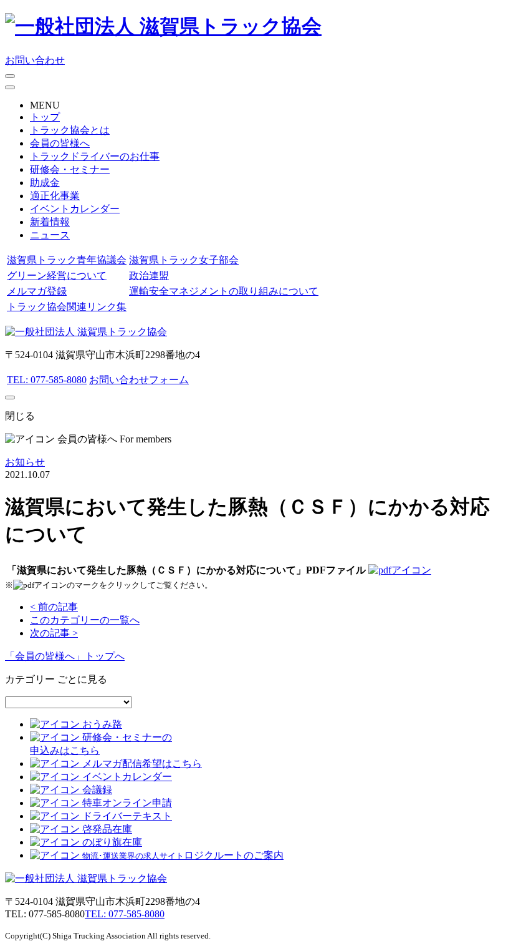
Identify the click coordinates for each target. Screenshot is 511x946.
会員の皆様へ (60, 143)
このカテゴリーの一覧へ (85, 620)
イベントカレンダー (75, 208)
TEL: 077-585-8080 (47, 379)
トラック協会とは (70, 130)
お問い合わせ (35, 60)
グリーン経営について (57, 275)
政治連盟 (149, 275)
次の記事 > (54, 633)
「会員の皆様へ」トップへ (65, 656)
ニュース (50, 235)
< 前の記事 (54, 607)
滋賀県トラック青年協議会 (67, 260)
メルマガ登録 (37, 291)
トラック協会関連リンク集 (67, 306)
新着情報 (50, 222)
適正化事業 (55, 195)
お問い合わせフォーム (139, 379)
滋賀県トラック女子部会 (184, 260)
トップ (45, 117)
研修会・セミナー (70, 169)
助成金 (45, 182)
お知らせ (25, 462)
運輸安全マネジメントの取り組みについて (223, 291)
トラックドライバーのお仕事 (95, 156)
